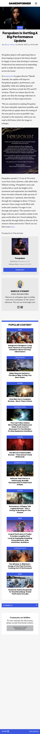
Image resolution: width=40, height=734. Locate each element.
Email (18, 307)
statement (9, 76)
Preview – (20, 566)
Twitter (22, 307)
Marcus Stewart (10, 45)
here (13, 227)
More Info (20, 270)
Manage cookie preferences (20, 628)
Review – (20, 400)
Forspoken (20, 258)
